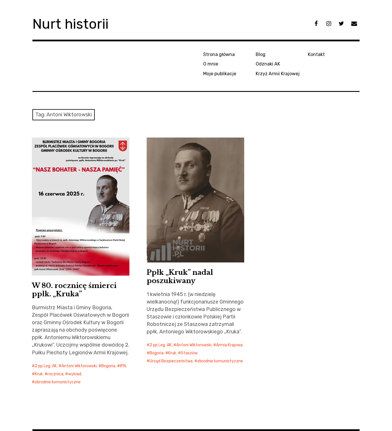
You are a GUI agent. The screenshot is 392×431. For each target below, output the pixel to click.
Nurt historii (70, 24)
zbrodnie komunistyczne (58, 382)
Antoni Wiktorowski (79, 366)
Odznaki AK (268, 64)
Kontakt (316, 54)
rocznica (55, 374)
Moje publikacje (219, 73)
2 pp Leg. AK (46, 366)
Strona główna (219, 54)
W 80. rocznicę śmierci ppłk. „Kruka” (74, 289)
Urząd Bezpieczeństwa (171, 361)
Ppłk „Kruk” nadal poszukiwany (180, 276)
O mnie (210, 64)
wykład (74, 374)
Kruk (39, 374)
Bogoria (108, 366)
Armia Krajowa (229, 345)
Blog (260, 54)
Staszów (189, 353)
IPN (123, 366)
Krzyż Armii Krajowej (278, 73)
